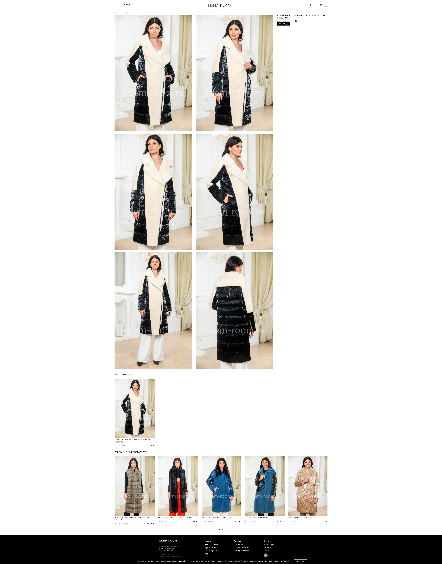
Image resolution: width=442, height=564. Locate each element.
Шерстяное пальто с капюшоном (217, 518)
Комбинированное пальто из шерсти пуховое (132, 441)
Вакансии (267, 547)
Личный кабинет (270, 544)
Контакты (267, 551)
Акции (207, 554)
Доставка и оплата (241, 547)
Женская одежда (123, 13)
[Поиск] (310, 5)
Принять (300, 561)
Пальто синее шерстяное (256, 518)
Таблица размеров (241, 551)
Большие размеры (212, 551)
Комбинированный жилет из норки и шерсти (132, 519)
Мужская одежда (211, 547)
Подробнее (287, 561)
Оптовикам (238, 544)
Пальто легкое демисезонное (301, 518)
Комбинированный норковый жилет (175, 518)
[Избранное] (320, 5)
